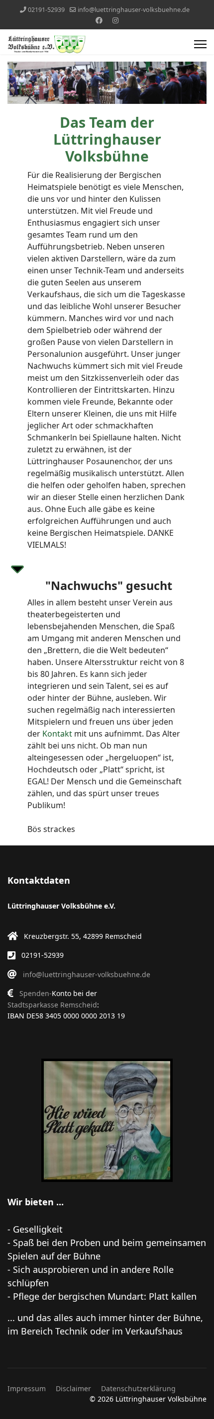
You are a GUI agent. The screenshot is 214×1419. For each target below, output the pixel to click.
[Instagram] (115, 20)
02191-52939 (46, 9)
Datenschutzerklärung (138, 1388)
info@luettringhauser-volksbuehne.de (134, 9)
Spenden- (35, 993)
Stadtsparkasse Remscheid (52, 1004)
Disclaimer (73, 1388)
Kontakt (57, 733)
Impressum (26, 1388)
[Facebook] (99, 20)
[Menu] (200, 44)
